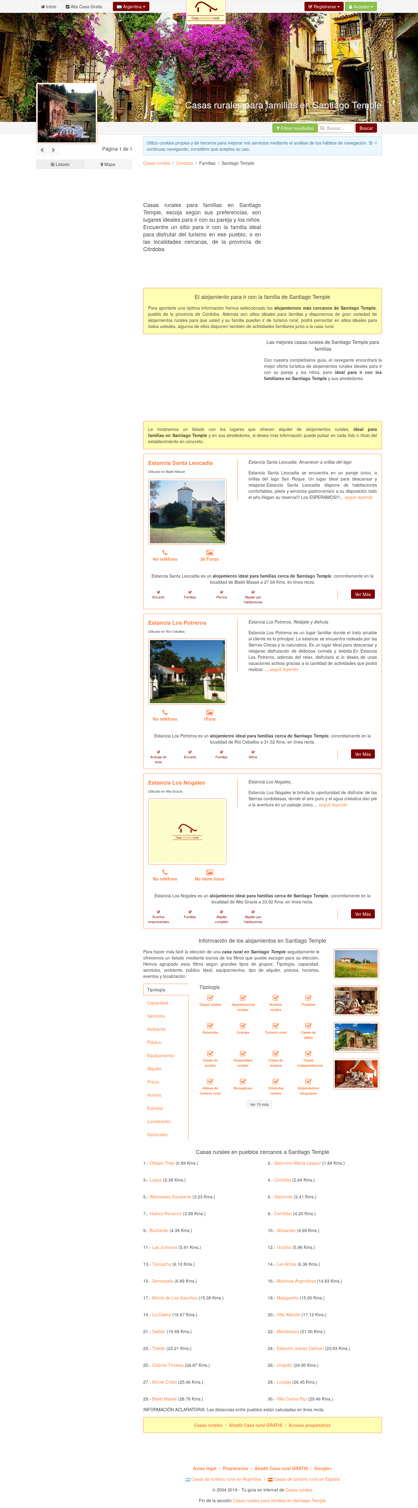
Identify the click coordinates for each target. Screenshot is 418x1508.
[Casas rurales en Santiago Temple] (210, 997)
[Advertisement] (254, 186)
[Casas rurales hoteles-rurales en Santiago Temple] (276, 997)
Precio (153, 1082)
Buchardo (159, 1230)
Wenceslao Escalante (170, 1196)
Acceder (361, 6)
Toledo (158, 1348)
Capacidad (157, 1003)
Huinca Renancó (166, 1213)
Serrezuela (162, 1281)
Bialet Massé (164, 1399)
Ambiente (156, 1029)
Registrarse (324, 6)
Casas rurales (156, 163)
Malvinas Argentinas (296, 1281)
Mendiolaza (288, 1331)
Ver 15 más (259, 1104)
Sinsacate (286, 1230)
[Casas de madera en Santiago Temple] (276, 1053)
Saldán (159, 1331)
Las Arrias (286, 1264)
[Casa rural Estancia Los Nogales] (187, 831)
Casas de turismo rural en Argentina (225, 1479)
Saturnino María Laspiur (297, 1163)
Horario (154, 1095)
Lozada (284, 1382)
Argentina (132, 6)
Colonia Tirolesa (168, 1365)
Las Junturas (164, 1247)
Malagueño (287, 1298)
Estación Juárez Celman (300, 1348)
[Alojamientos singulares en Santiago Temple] (308, 1081)
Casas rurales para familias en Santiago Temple (279, 1500)
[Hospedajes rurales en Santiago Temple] (243, 1053)
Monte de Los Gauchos (174, 1298)
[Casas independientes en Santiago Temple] (308, 1053)
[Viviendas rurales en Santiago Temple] (276, 1081)
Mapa (109, 164)
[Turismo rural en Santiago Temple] (276, 1025)
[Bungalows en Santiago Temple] (243, 1081)
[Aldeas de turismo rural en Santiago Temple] (210, 1081)
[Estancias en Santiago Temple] (210, 1025)
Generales (157, 1134)
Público (154, 1042)
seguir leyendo (359, 497)
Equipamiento (160, 1055)
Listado (62, 164)
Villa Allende (288, 1314)
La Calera (161, 1314)
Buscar (366, 128)
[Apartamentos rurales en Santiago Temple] (243, 997)
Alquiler (154, 1068)
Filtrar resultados (297, 128)
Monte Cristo (164, 1382)
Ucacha (284, 1247)
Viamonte (283, 1196)
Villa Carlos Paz (292, 1399)
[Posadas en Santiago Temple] (308, 997)
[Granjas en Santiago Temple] (243, 1025)
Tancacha (161, 1264)
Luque (156, 1180)
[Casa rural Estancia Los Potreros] (187, 672)
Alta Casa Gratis (85, 6)
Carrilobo (283, 1213)
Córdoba (184, 163)
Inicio (50, 6)
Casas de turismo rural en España (306, 1479)
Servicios (156, 1016)
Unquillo (284, 1365)
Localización (159, 1121)
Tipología (156, 989)
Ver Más (363, 594)
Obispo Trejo (162, 1163)
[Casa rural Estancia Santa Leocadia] (187, 512)
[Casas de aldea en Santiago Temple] (308, 1025)
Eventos (155, 1108)
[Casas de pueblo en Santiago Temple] (210, 1053)
